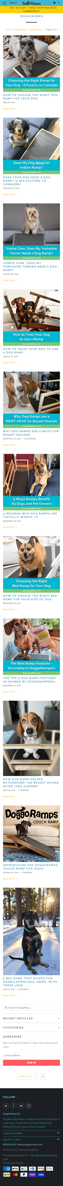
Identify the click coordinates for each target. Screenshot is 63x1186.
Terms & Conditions (28, 1150)
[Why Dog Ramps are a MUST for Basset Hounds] (31, 400)
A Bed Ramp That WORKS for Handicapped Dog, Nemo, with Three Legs (30, 982)
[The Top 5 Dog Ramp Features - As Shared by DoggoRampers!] (31, 646)
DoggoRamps (31, 16)
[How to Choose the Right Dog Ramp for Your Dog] (31, 63)
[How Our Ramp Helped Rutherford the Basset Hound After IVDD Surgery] (31, 738)
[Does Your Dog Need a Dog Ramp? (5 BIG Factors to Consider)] (31, 146)
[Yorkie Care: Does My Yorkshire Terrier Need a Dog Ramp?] (31, 231)
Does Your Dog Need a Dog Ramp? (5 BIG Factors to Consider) (27, 181)
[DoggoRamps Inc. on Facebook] (14, 1106)
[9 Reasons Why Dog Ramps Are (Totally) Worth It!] (31, 482)
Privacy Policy (10, 1150)
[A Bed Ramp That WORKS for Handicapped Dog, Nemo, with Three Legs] (31, 931)
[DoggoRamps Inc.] (31, 3)
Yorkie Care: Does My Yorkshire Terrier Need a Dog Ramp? (30, 267)
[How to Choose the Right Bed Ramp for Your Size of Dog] (31, 564)
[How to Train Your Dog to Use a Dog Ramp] (31, 317)
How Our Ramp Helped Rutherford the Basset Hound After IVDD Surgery (31, 783)
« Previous (24, 1076)
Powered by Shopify (13, 1163)
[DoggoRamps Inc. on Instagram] (29, 1106)
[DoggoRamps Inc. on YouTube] (21, 1106)
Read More (9, 108)
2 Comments (30, 438)
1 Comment (23, 790)
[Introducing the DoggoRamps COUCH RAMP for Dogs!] (31, 833)
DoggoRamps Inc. (20, 1155)
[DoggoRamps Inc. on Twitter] (6, 1106)
